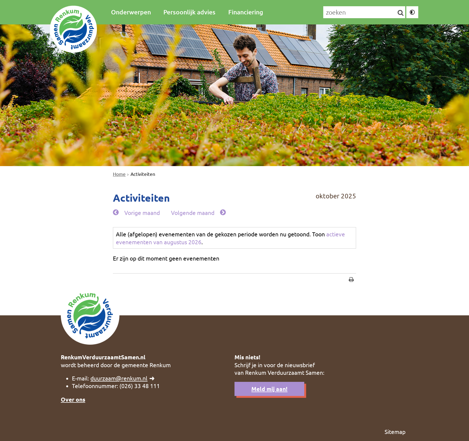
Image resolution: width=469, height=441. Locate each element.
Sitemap (395, 431)
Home (119, 174)
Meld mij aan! (269, 388)
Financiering (245, 12)
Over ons (73, 399)
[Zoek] (400, 12)
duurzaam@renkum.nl (118, 378)
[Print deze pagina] (351, 280)
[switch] (412, 12)
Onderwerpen (131, 12)
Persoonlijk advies (189, 12)
